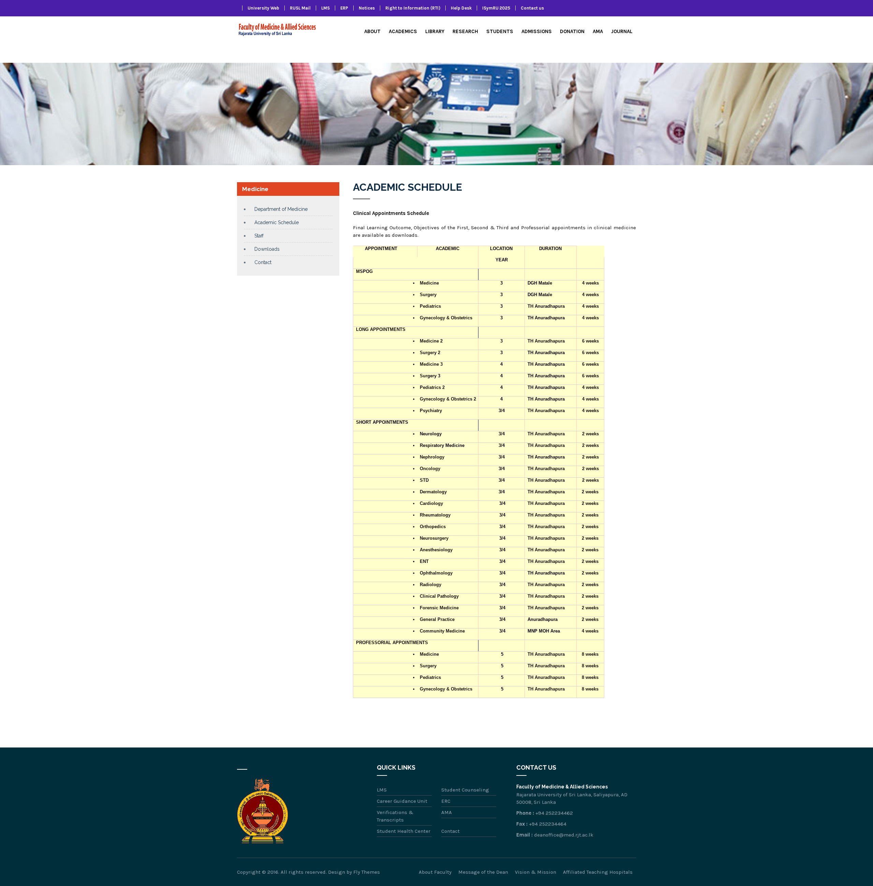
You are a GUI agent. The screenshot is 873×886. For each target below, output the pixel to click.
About (372, 31)
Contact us (532, 8)
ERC (445, 801)
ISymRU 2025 (496, 8)
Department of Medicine (281, 209)
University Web (263, 8)
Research (465, 31)
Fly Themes (366, 872)
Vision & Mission (535, 872)
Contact (262, 262)
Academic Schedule (276, 222)
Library (434, 31)
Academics (403, 31)
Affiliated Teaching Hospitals (598, 872)
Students (499, 31)
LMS (325, 8)
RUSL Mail (300, 8)
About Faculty (435, 872)
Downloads (267, 249)
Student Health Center (403, 831)
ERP (344, 8)
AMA (598, 31)
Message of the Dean (483, 872)
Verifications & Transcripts (395, 816)
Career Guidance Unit (402, 801)
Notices (367, 8)
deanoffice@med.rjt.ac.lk (563, 835)
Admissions (536, 31)
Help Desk (461, 8)
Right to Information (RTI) (412, 8)
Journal (622, 31)
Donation (572, 31)
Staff (259, 235)
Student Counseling (465, 790)
